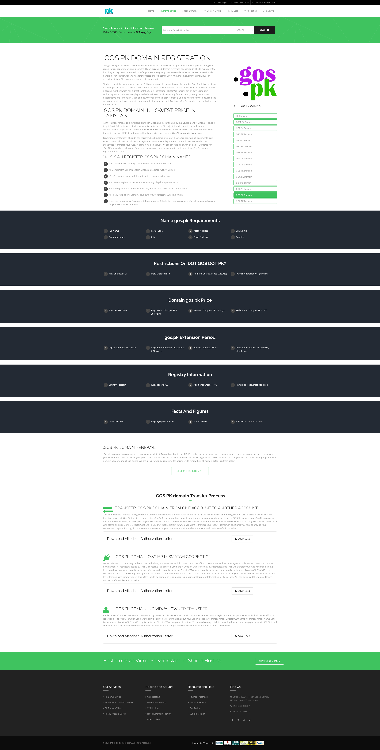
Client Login (221, 2)
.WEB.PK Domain (243, 152)
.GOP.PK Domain (243, 189)
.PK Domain (241, 116)
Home (151, 11)
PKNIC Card (232, 11)
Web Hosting (250, 11)
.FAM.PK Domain (243, 158)
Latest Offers (153, 719)
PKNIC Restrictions (253, 421)
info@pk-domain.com (265, 2)
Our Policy (194, 708)
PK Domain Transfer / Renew (118, 702)
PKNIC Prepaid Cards (115, 713)
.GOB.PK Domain (243, 170)
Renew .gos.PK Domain (190, 471)
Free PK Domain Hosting (159, 713)
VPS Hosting (153, 708)
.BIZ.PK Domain (243, 140)
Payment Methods (198, 696)
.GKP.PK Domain (243, 182)
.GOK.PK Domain (243, 201)
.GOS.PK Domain (243, 195)
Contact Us (268, 11)
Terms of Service (197, 702)
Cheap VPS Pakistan (269, 661)
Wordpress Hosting (156, 702)
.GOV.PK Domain (243, 164)
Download (243, 538)
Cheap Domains (190, 11)
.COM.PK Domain (243, 122)
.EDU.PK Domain (243, 146)
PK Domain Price (168, 11)
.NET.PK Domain (243, 128)
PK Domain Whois (212, 11)
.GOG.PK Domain (243, 176)
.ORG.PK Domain (243, 134)
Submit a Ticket (197, 713)
